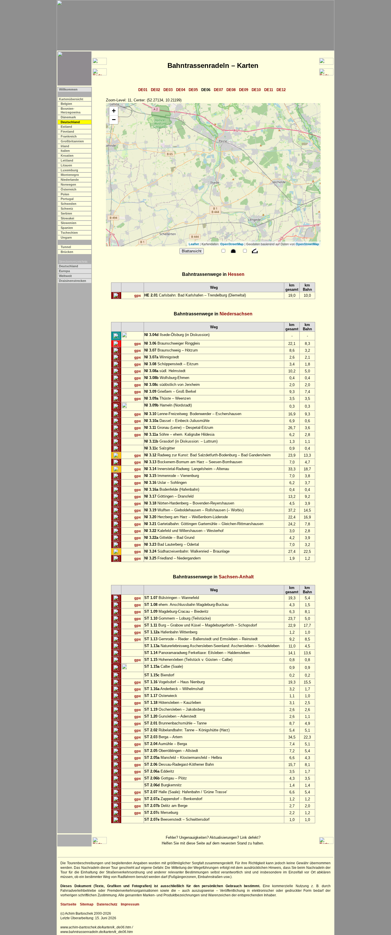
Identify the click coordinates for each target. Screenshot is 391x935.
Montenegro (70, 174)
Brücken (67, 252)
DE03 (168, 90)
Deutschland (68, 266)
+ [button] (114, 110)
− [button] (114, 119)
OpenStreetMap (232, 244)
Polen (65, 194)
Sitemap (86, 904)
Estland (66, 126)
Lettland (67, 160)
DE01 (142, 90)
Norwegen (68, 184)
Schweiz (67, 208)
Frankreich (69, 136)
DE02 (155, 90)
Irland (65, 146)
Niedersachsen (236, 313)
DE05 (193, 90)
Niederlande (70, 179)
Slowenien (68, 223)
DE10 (256, 90)
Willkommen (68, 89)
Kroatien (67, 155)
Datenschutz (107, 904)
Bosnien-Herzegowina (70, 110)
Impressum (130, 904)
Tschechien (69, 232)
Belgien (66, 103)
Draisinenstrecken (72, 280)
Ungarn (66, 237)
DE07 (218, 90)
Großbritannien (72, 141)
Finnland (67, 131)
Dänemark (68, 117)
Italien (65, 150)
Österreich (68, 189)
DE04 (180, 90)
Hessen (236, 274)
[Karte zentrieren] (116, 295)
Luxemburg (69, 170)
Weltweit (65, 276)
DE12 (281, 90)
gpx (137, 295)
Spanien (67, 227)
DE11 (268, 90)
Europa (64, 271)
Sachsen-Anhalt (236, 576)
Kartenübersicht (71, 99)
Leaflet (194, 244)
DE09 (243, 90)
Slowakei (67, 218)
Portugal (67, 199)
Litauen (66, 165)
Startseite (68, 904)
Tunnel (66, 247)
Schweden (68, 203)
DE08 (231, 90)
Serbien (66, 213)
